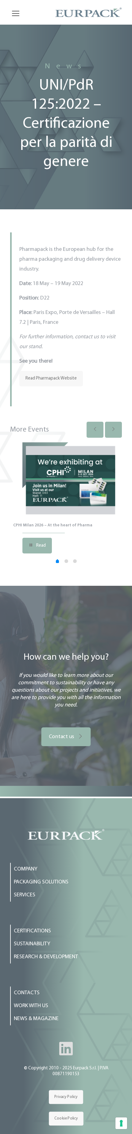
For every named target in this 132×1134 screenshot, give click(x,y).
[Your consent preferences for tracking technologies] (121, 1123)
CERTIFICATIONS (32, 931)
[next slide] (113, 430)
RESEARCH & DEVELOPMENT (46, 957)
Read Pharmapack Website (51, 378)
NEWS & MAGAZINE (36, 1019)
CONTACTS (27, 993)
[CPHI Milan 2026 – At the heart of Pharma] (70, 480)
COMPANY (25, 869)
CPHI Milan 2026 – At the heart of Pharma (52, 525)
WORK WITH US (31, 1006)
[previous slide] (95, 430)
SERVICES (24, 895)
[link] (66, 834)
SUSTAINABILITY (32, 944)
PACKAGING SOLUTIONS (41, 882)
